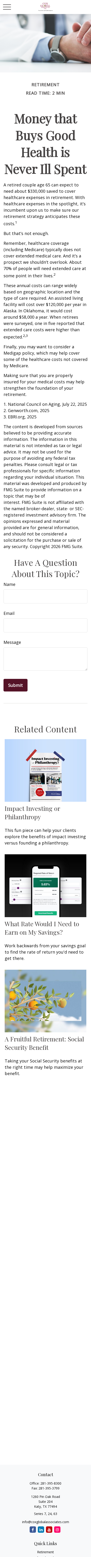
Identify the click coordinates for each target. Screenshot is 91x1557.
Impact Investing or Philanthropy (32, 812)
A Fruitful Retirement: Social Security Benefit (44, 1043)
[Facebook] (33, 1529)
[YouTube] (49, 1529)
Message (12, 642)
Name (9, 584)
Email (9, 613)
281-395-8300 (50, 1483)
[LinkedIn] (41, 1529)
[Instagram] (57, 1529)
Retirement (45, 1552)
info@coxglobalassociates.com (45, 1522)
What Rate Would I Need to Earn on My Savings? (42, 927)
